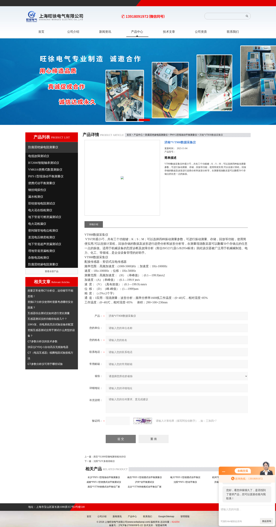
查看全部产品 (51, 271)
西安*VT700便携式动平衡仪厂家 (105, 486)
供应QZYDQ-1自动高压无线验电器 (48, 347)
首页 (129, 135)
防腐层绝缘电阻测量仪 (156, 135)
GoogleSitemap (166, 516)
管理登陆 (184, 516)
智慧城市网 (161, 525)
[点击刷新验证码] (142, 421)
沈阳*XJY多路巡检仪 (104, 461)
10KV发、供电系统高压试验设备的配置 (50, 324)
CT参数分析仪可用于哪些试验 (45, 363)
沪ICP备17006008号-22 (130, 525)
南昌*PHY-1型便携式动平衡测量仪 (145, 477)
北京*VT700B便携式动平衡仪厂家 (146, 486)
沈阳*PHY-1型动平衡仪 (186, 482)
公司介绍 (101, 516)
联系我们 (147, 516)
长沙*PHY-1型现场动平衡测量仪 (105, 477)
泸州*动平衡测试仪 (145, 482)
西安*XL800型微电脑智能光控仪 (110, 456)
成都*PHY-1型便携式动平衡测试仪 (105, 482)
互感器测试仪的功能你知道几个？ (47, 318)
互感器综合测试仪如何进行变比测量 (49, 313)
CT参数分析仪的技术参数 (42, 341)
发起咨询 (266, 521)
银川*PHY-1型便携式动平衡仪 (186, 477)
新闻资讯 (117, 516)
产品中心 (138, 135)
